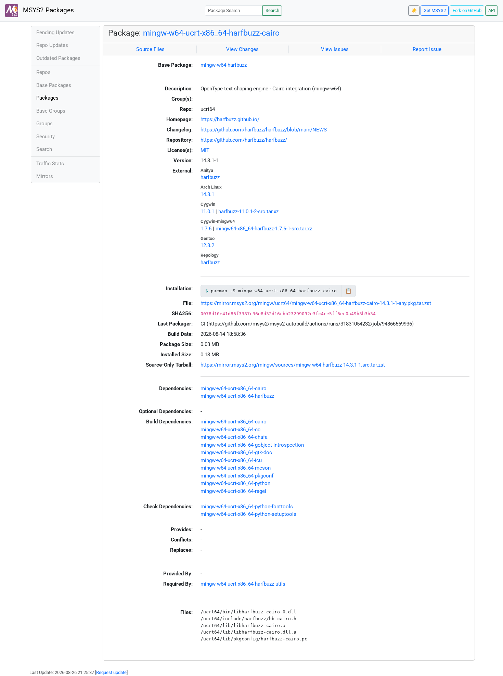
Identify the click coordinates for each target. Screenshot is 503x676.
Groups (44, 123)
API (491, 10)
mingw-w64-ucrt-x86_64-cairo (234, 388)
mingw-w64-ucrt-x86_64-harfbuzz (237, 396)
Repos (43, 72)
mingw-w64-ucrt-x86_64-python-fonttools (247, 506)
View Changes (242, 49)
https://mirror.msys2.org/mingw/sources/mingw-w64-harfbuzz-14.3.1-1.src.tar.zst (293, 365)
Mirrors (44, 176)
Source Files (150, 49)
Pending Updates (55, 32)
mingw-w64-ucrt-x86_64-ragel (233, 491)
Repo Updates (52, 45)
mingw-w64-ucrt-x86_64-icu (231, 460)
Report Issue (427, 49)
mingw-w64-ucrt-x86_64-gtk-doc (236, 452)
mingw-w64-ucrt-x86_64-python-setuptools (248, 514)
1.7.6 (206, 229)
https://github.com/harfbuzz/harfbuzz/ (244, 140)
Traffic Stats (50, 164)
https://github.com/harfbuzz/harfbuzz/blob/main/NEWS (264, 130)
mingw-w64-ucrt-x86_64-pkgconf (237, 476)
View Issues (335, 49)
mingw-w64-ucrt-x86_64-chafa (234, 437)
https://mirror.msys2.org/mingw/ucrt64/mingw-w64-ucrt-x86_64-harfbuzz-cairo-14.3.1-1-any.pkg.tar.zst (316, 303)
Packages (47, 98)
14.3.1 (207, 194)
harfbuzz (210, 177)
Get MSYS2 (435, 10)
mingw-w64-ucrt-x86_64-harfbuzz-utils (243, 584)
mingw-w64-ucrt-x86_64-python (235, 483)
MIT (205, 150)
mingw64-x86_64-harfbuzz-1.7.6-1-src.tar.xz (264, 229)
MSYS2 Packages (47, 10)
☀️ (414, 10)
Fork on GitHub (467, 10)
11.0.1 (207, 211)
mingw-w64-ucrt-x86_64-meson (236, 468)
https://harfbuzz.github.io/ (230, 119)
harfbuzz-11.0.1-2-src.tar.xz (248, 211)
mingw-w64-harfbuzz (224, 65)
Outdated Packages (58, 58)
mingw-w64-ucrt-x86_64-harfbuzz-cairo (211, 32)
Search (272, 10)
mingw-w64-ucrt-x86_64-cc (230, 429)
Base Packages (53, 85)
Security (45, 136)
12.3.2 (207, 245)
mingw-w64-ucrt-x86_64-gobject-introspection (252, 445)
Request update (111, 672)
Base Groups (50, 111)
